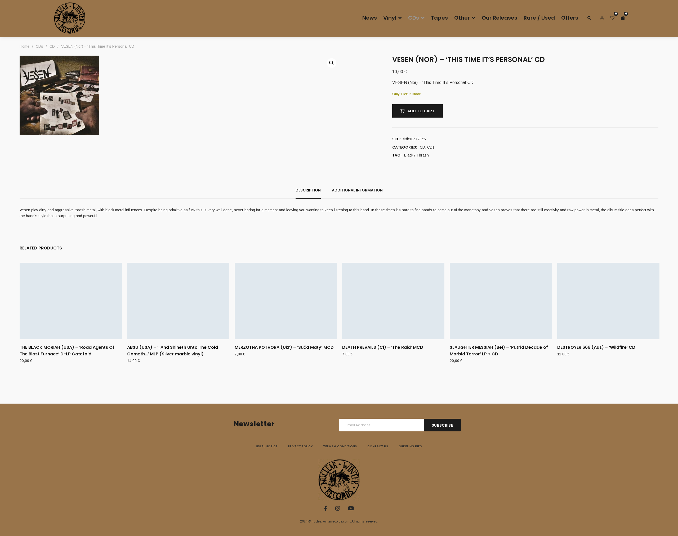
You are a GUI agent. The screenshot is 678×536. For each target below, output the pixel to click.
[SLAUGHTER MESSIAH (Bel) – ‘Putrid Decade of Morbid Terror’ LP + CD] (501, 301)
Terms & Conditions (340, 446)
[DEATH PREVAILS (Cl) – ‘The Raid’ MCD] (393, 301)
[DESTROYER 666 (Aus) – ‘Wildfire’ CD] (608, 301)
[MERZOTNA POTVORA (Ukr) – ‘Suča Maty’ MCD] (286, 301)
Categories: (404, 147)
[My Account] (602, 18)
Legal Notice (266, 446)
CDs (431, 147)
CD (422, 147)
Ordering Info (410, 446)
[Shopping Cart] (623, 18)
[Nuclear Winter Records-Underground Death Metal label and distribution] (69, 18)
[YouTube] (351, 508)
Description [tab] (308, 190)
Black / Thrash (416, 155)
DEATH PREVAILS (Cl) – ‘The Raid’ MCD (382, 347)
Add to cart (421, 111)
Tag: (397, 155)
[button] (331, 63)
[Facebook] (325, 508)
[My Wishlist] (612, 18)
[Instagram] (337, 508)
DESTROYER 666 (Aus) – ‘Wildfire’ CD (596, 347)
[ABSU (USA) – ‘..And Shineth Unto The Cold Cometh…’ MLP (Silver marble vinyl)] (178, 301)
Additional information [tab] (357, 190)
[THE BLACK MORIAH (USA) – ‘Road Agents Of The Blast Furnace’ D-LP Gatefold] (71, 301)
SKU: (396, 139)
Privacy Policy (300, 446)
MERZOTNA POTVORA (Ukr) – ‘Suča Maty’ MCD (284, 347)
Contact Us (377, 446)
